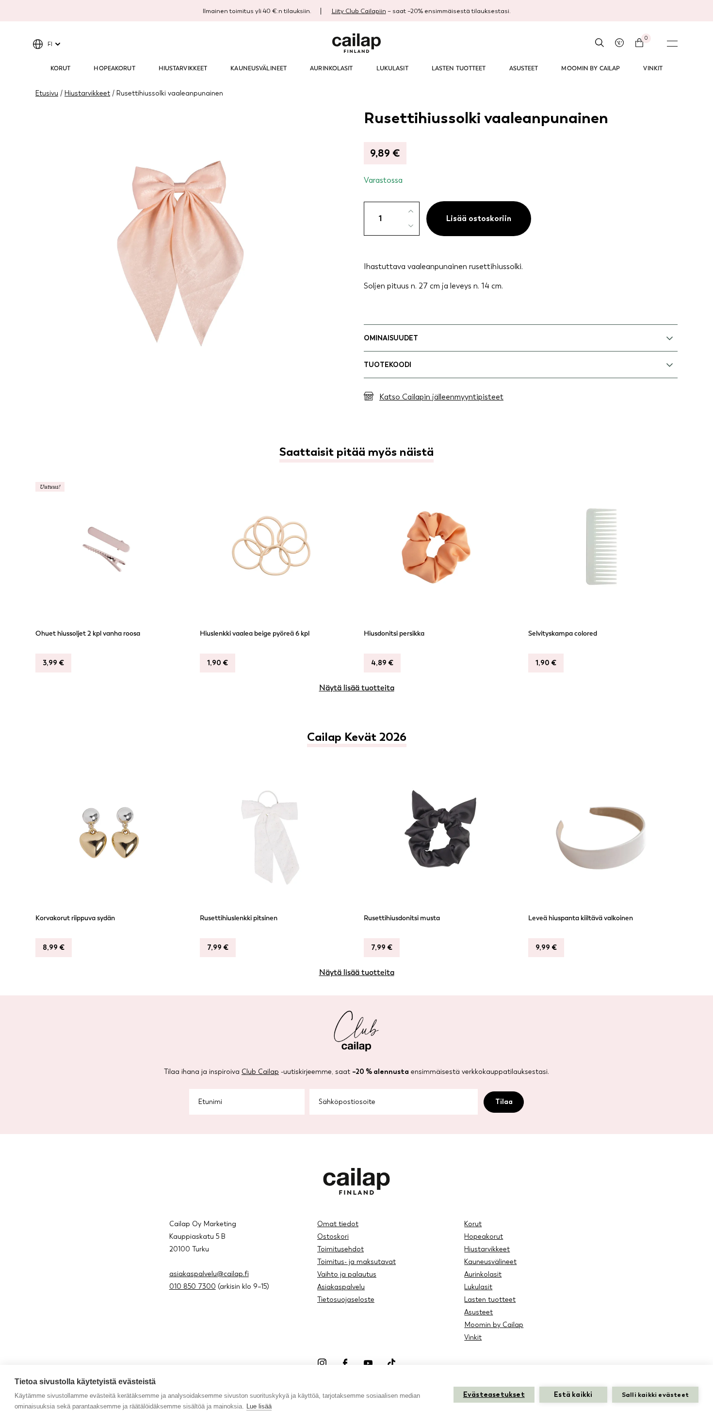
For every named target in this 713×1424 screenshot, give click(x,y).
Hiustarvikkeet (183, 68)
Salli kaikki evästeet (655, 1394)
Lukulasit (392, 68)
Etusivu (46, 93)
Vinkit (653, 68)
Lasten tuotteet (459, 68)
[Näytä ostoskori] (639, 42)
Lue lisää (259, 1406)
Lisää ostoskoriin (478, 218)
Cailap (356, 43)
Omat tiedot (337, 1224)
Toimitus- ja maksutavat (356, 1262)
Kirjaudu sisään (619, 42)
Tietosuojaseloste (345, 1300)
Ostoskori (333, 1236)
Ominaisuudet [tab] (391, 338)
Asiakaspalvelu (341, 1287)
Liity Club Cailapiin (359, 11)
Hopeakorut (114, 68)
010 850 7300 (192, 1286)
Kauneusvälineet (258, 68)
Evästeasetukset (494, 1395)
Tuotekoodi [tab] (387, 365)
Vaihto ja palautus (346, 1274)
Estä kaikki (573, 1395)
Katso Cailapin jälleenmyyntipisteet (441, 396)
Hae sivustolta (599, 42)
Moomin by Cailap (590, 68)
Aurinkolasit (331, 68)
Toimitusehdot (340, 1249)
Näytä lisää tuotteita (356, 687)
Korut (60, 68)
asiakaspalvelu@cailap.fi (209, 1274)
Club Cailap (260, 1072)
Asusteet (523, 68)
